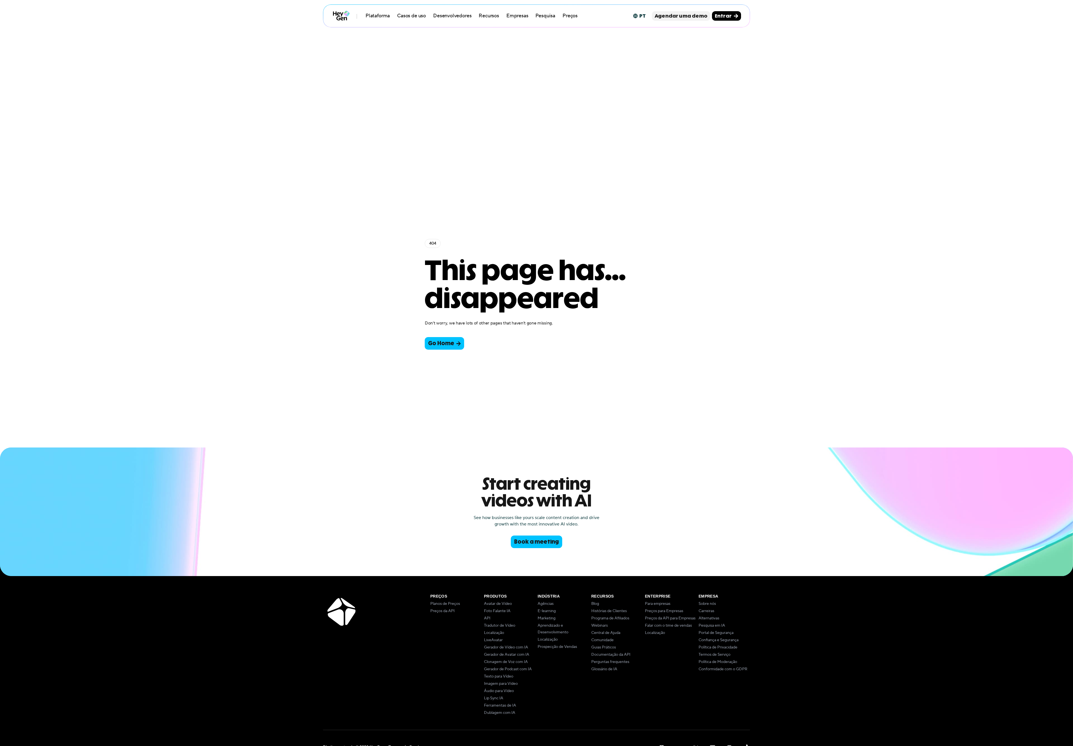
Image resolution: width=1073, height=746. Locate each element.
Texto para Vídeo (498, 676)
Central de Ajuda (605, 632)
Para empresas (657, 603)
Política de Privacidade (718, 647)
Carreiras (706, 611)
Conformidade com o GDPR (723, 669)
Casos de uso (411, 16)
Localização (494, 632)
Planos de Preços (445, 603)
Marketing (547, 618)
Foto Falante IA (497, 611)
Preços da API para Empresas (670, 618)
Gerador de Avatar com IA (506, 654)
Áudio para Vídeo (499, 690)
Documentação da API (610, 654)
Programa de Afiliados (610, 618)
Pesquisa (545, 16)
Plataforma (377, 16)
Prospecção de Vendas (557, 646)
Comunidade (602, 640)
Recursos (489, 16)
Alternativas (709, 618)
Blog (595, 603)
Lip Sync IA (493, 698)
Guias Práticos (603, 647)
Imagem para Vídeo (501, 683)
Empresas (517, 16)
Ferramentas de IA (500, 705)
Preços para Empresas (664, 611)
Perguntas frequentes (610, 661)
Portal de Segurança (716, 632)
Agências (546, 603)
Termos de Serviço (714, 654)
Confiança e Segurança (719, 640)
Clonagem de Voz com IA (506, 661)
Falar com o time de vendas (668, 625)
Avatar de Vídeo (498, 603)
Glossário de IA (604, 669)
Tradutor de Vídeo (499, 625)
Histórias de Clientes (609, 611)
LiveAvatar (493, 640)
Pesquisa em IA (712, 625)
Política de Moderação (718, 661)
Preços (570, 16)
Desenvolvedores (452, 16)
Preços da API (442, 611)
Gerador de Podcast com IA (508, 669)
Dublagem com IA (499, 712)
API (487, 618)
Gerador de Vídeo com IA (506, 647)
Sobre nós (707, 603)
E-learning (547, 611)
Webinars (599, 625)
